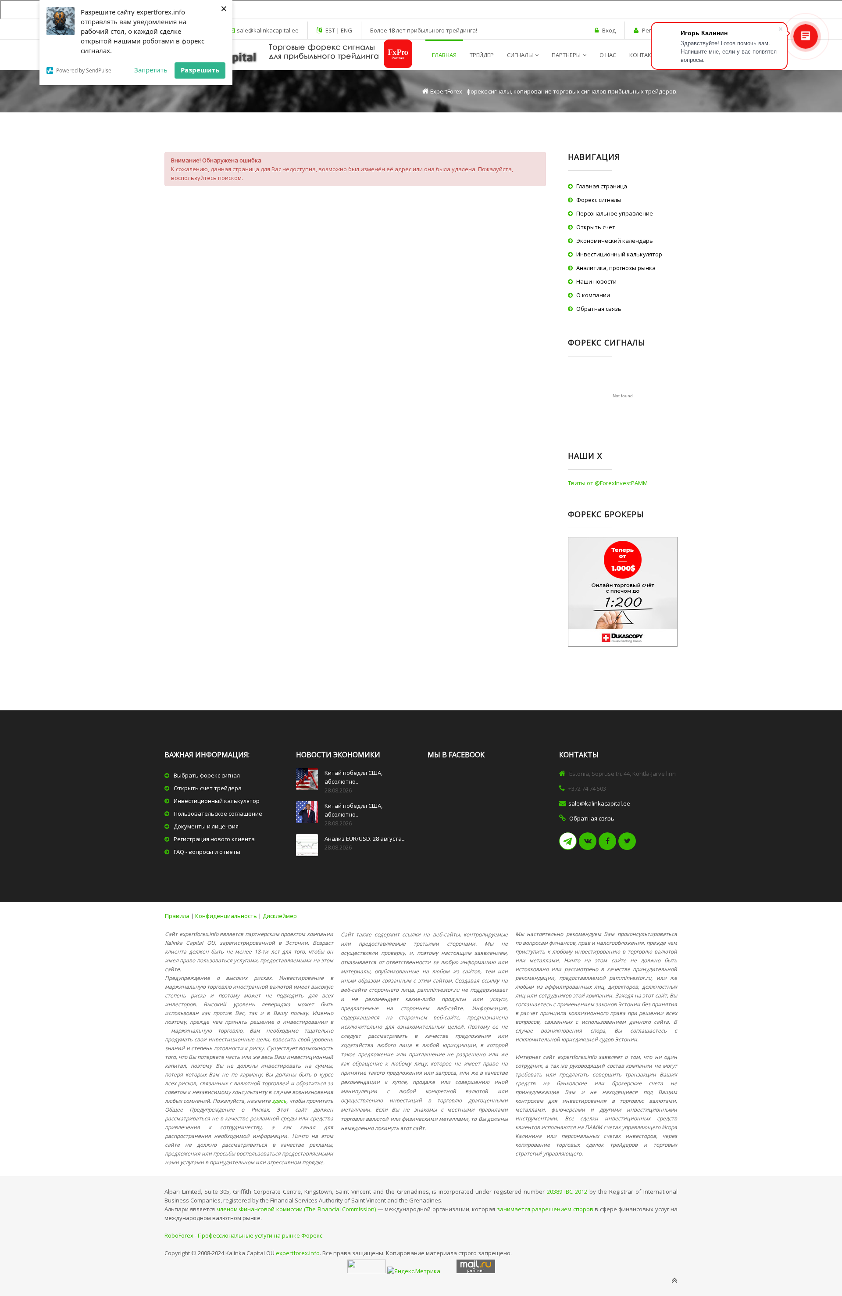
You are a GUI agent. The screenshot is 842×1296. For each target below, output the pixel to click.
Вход (609, 30)
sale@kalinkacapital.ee (268, 30)
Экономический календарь (614, 241)
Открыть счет (595, 227)
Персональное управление (614, 213)
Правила (177, 916)
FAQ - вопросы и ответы (207, 852)
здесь (279, 1101)
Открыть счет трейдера (208, 788)
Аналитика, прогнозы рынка (616, 268)
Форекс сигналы (598, 200)
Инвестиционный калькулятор (619, 254)
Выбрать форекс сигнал (207, 775)
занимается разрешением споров (545, 1209)
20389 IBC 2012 (567, 1191)
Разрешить (200, 69)
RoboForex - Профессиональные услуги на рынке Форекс (243, 1235)
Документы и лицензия (206, 826)
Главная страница (601, 186)
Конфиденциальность (226, 916)
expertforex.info (298, 1253)
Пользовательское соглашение (218, 813)
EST (330, 30)
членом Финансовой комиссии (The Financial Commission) (296, 1209)
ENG (345, 30)
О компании (593, 295)
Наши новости (596, 281)
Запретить (151, 69)
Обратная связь (598, 309)
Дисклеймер (280, 916)
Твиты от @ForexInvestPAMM (608, 483)
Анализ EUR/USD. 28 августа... (365, 838)
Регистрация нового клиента (214, 839)
